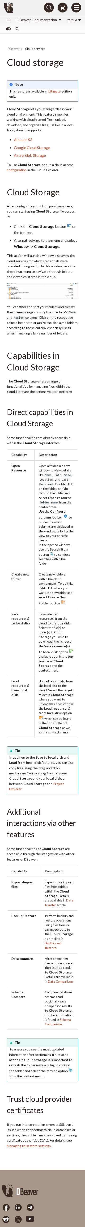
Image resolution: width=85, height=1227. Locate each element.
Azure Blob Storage (30, 155)
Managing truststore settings (29, 1146)
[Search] (49, 7)
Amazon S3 (23, 139)
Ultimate (54, 91)
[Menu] (76, 7)
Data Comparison (60, 981)
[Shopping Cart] (63, 7)
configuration (17, 170)
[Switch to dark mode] (8, 29)
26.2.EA (72, 20)
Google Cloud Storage (32, 147)
